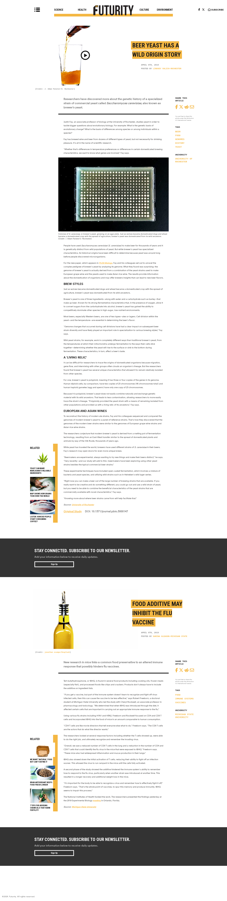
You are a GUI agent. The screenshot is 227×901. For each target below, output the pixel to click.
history (179, 143)
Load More (113, 875)
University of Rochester (183, 160)
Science (58, 9)
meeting (97, 800)
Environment (165, 9)
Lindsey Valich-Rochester (167, 69)
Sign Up (54, 564)
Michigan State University (184, 716)
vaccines (180, 702)
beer (177, 132)
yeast (178, 147)
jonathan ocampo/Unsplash (57, 652)
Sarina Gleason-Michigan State (170, 636)
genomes (179, 139)
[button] (85, 56)
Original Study (73, 511)
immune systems (184, 699)
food (177, 135)
